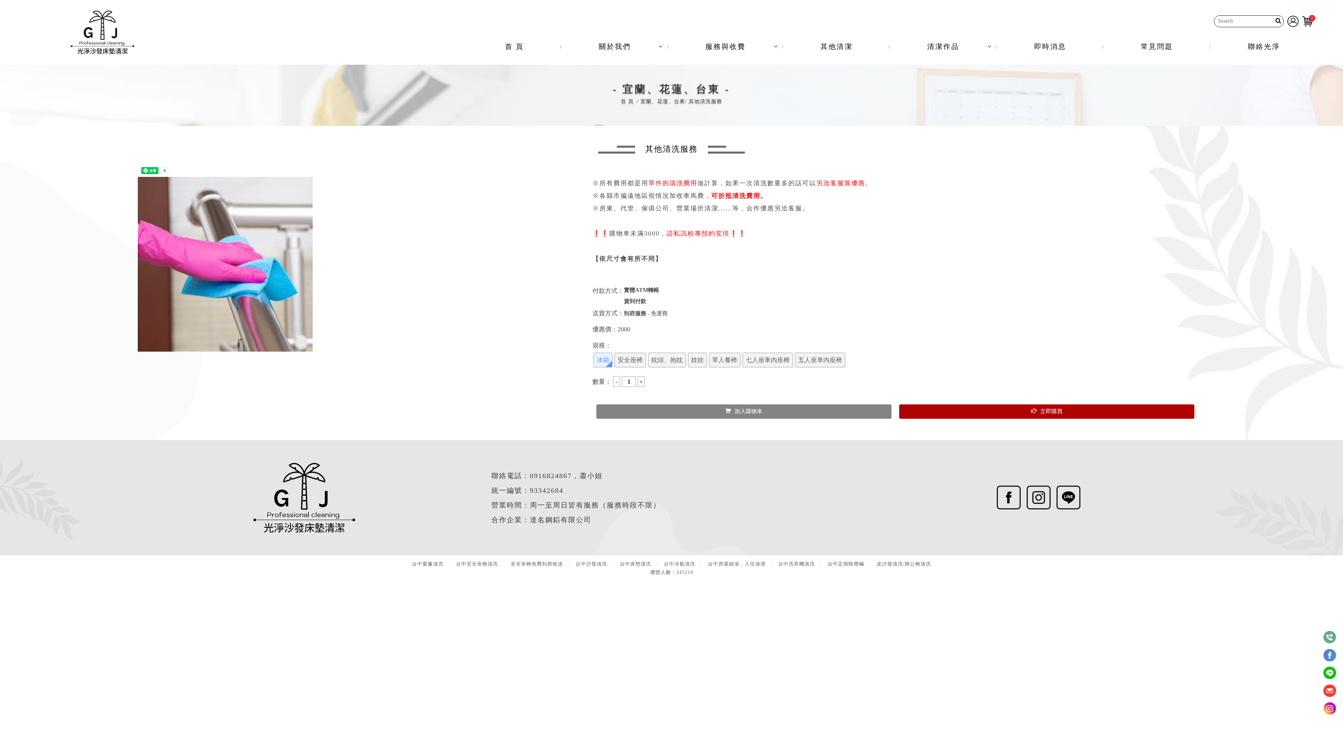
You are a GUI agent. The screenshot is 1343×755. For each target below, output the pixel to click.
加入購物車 (748, 411)
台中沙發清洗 (591, 564)
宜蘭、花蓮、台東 (662, 101)
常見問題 (1157, 46)
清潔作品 (943, 46)
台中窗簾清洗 (427, 564)
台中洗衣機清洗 (796, 564)
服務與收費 (725, 46)
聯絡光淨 (1264, 46)
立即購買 (1051, 411)
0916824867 (551, 476)
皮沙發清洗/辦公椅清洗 (904, 564)
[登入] (1293, 20)
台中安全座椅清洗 (477, 564)
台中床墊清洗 (635, 564)
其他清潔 (836, 46)
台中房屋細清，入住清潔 (737, 564)
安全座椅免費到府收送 (537, 564)
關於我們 (615, 46)
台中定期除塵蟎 (845, 564)
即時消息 (1050, 46)
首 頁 (514, 46)
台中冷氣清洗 (679, 564)
